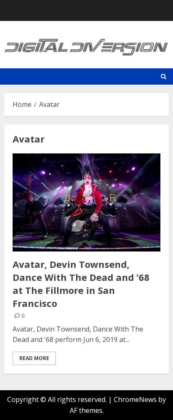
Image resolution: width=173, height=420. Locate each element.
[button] (163, 76)
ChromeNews (135, 399)
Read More (34, 358)
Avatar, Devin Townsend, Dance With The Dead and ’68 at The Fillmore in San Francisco (81, 283)
